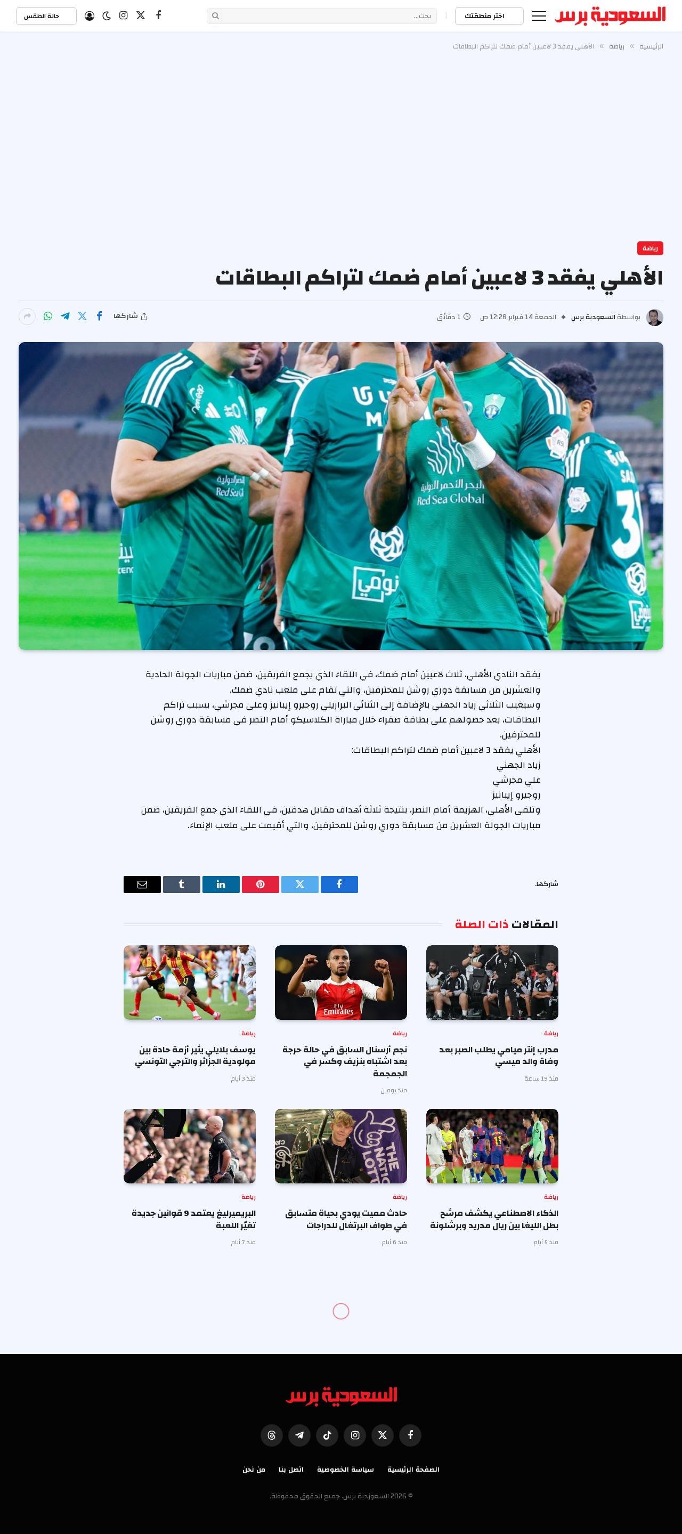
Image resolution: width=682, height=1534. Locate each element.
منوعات (646, 1335)
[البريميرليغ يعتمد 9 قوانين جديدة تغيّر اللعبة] (190, 1146)
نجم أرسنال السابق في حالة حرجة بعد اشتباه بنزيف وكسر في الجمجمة (344, 1062)
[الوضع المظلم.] (106, 16)
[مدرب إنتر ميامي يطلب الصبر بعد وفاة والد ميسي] (492, 982)
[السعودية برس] (610, 16)
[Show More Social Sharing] (27, 316)
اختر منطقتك (485, 16)
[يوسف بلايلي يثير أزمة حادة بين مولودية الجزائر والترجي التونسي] (190, 982)
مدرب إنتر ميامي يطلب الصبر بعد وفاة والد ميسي (498, 1056)
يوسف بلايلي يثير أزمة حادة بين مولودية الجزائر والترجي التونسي (195, 1056)
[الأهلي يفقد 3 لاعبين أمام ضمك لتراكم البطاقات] (341, 496)
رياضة (650, 248)
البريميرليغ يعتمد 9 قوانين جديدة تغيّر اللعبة (194, 1219)
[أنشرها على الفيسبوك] (99, 316)
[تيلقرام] (65, 316)
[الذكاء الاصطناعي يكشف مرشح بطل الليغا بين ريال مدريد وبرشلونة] (492, 1146)
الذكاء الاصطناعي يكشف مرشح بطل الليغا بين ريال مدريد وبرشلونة (494, 1219)
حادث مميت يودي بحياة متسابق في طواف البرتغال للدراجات (346, 1219)
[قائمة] (539, 16)
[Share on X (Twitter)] (82, 316)
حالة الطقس (42, 16)
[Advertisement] (341, 144)
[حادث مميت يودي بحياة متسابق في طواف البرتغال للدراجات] (341, 1146)
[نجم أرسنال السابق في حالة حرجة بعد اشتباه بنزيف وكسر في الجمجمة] (341, 982)
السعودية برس (593, 317)
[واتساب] (48, 316)
